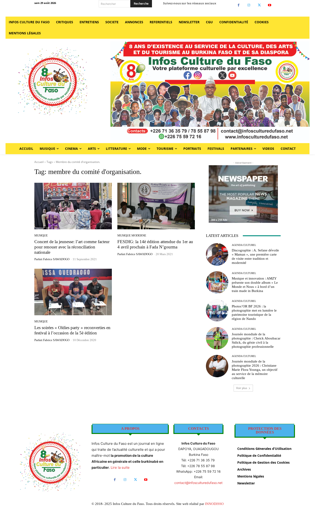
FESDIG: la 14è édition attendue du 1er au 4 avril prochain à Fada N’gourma (155, 244)
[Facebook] (239, 5)
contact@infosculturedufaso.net (198, 483)
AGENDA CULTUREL (244, 245)
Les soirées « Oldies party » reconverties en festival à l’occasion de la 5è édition (72, 330)
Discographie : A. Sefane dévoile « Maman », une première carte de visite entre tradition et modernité (255, 256)
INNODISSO (214, 504)
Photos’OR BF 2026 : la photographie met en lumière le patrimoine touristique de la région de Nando (254, 312)
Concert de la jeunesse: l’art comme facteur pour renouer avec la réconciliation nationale (72, 247)
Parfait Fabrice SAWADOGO (51, 259)
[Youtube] (270, 5)
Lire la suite (120, 467)
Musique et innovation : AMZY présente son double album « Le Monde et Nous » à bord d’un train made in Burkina (255, 285)
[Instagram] (249, 5)
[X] (259, 5)
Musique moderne (131, 235)
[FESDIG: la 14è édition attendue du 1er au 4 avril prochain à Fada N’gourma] (156, 206)
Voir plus (241, 388)
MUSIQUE (41, 235)
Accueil (39, 162)
